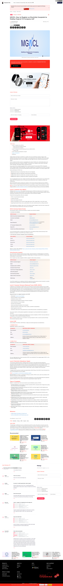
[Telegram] (20, 27)
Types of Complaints (15, 153)
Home (11, 11)
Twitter (19, 575)
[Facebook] (15, 27)
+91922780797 (32, 225)
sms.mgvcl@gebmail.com (33, 223)
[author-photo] (20, 442)
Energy (14, 11)
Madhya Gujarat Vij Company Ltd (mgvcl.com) (19, 413)
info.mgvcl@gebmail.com (33, 220)
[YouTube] (17, 576)
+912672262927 (26, 348)
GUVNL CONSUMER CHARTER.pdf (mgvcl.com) (19, 414)
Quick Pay (31, 271)
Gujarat (24, 420)
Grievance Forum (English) (19, 296)
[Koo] (18, 27)
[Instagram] (17, 578)
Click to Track (32, 269)
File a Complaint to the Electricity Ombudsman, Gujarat (21, 373)
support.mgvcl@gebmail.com (34, 221)
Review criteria (39, 487)
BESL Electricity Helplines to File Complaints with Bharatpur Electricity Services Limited (44, 447)
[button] (60, 2)
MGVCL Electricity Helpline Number (19, 146)
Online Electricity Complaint (18, 147)
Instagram (19, 577)
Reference (14, 154)
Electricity (19, 11)
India (11, 14)
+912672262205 (26, 346)
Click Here (31, 229)
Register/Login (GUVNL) (34, 265)
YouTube (19, 576)
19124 (30, 216)
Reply (14, 471)
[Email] (22, 27)
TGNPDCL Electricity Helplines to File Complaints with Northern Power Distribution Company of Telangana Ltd (24, 447)
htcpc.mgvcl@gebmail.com (34, 227)
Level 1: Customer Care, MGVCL (18, 145)
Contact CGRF (15, 150)
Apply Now (32, 275)
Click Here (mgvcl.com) (30, 238)
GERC (21, 420)
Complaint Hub (27, 583)
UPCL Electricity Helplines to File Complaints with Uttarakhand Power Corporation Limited (44, 437)
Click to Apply (32, 273)
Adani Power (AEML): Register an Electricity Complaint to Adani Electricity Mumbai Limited (36, 554)
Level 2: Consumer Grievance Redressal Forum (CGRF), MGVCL (23, 149)
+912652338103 (26, 330)
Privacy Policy (39, 583)
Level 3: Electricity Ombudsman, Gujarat (19, 151)
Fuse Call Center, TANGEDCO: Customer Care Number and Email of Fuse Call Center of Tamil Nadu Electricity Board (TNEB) (16, 554)
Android (31, 278)
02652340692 (25, 332)
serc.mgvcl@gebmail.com (27, 334)
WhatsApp (20, 573)
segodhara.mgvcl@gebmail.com (28, 350)
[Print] (25, 27)
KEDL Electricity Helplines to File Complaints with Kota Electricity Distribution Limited (45, 456)
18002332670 (32, 218)
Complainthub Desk (14, 21)
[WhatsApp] (11, 27)
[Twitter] (13, 27)
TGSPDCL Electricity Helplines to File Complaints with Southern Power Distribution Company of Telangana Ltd (24, 456)
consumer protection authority (21, 186)
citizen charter (18, 191)
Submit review (40, 498)
